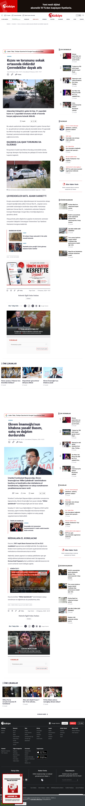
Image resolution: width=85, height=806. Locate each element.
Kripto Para (16, 738)
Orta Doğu (39, 730)
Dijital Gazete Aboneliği (30, 15)
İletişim (26, 753)
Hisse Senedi (16, 736)
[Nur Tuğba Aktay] (62, 148)
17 (36, 333)
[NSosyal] (36, 306)
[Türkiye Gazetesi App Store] (42, 752)
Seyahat (50, 736)
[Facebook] (11, 290)
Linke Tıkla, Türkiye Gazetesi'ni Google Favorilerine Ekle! (25, 51)
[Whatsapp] (8, 74)
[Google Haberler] (43, 306)
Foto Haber (15, 759)
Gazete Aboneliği (17, 15)
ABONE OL (73, 723)
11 (28, 333)
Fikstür (26, 734)
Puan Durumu (28, 732)
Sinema (62, 730)
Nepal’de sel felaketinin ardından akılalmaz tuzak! (75, 253)
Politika (3, 730)
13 (31, 333)
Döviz (14, 734)
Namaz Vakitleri (76, 730)
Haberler (15, 757)
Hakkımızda (28, 751)
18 (37, 333)
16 (35, 333)
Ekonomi (15, 728)
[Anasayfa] (6, 723)
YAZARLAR (26, 19)
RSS (48, 787)
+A (35, 121)
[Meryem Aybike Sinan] (62, 158)
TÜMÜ (41, 333)
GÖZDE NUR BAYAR (14, 257)
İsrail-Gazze (39, 738)
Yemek (50, 734)
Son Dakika (33, 787)
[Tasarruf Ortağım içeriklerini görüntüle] (16, 19)
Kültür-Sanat (63, 728)
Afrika (38, 736)
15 (33, 333)
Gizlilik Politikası (69, 787)
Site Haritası (41, 787)
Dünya (38, 728)
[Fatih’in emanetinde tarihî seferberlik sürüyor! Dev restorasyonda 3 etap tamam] (63, 219)
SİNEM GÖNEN (14, 605)
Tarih (61, 736)
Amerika (39, 734)
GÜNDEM (44, 19)
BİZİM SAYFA (36, 19)
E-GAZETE (65, 723)
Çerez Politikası (80, 787)
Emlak (14, 740)
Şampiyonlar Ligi (29, 736)
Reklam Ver (28, 763)
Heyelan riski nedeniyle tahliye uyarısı (73, 619)
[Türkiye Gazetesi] (55, 17)
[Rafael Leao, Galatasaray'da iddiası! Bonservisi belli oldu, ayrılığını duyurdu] (67, 105)
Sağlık (49, 730)
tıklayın (74, 189)
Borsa (14, 730)
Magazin (15, 751)
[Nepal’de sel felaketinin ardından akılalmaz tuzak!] (63, 256)
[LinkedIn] (32, 306)
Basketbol (27, 740)
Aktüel (50, 738)
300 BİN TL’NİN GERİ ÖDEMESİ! (74, 229)
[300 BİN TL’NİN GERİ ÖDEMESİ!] (63, 233)
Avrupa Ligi (27, 738)
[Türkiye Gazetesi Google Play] (42, 757)
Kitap (61, 734)
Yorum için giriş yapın (42, 348)
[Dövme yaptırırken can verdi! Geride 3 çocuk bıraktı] (67, 56)
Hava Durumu (51, 732)
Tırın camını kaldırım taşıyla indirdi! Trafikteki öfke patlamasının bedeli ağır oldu (74, 241)
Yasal (26, 761)
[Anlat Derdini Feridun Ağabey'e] (62, 169)
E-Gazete (8, 15)
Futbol (26, 730)
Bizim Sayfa (75, 728)
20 (40, 333)
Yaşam (50, 728)
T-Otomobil (16, 742)
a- (31, 121)
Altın (14, 732)
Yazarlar (3, 748)
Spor (26, 728)
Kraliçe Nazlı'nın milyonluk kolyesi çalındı (73, 206)
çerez (28, 798)
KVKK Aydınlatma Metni (57, 787)
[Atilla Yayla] (62, 138)
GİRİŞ (79, 15)
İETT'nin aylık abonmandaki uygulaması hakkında (72, 534)
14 (32, 333)
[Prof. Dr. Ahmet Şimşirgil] (62, 128)
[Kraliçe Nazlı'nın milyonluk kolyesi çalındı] (63, 209)
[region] (42, 800)
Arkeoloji (62, 732)
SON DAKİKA (5, 19)
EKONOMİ (60, 19)
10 (27, 333)
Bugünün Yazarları (5, 751)
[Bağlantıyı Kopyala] (12, 74)
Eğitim (2, 732)
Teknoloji (15, 753)
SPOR (75, 19)
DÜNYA (68, 19)
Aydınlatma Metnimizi (36, 799)
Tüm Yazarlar (4, 753)
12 (29, 333)
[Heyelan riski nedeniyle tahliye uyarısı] (63, 621)
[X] (25, 306)
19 (39, 333)
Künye (26, 755)
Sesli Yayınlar (75, 732)
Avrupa (38, 732)
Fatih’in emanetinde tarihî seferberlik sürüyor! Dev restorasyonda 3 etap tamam (74, 218)
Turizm (14, 744)
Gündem (9, 56)
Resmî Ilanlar (16, 755)
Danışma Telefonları (30, 759)
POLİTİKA (52, 19)
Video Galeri (16, 761)
